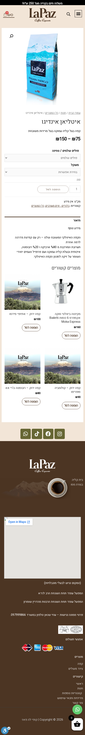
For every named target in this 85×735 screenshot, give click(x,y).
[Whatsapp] (25, 434)
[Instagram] (59, 434)
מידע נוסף (74, 228)
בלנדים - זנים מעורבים (57, 206)
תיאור (76, 220)
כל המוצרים (51, 113)
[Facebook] (48, 434)
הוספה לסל (53, 189)
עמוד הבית (74, 113)
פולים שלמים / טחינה (65, 151)
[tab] (42, 220)
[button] (78, 13)
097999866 (18, 615)
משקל (75, 165)
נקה (78, 179)
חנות (63, 113)
